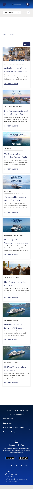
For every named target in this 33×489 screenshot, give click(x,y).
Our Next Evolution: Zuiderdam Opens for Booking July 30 (16, 155)
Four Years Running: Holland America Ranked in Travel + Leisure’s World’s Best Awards (16, 112)
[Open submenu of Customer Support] (29, 434)
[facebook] (7, 465)
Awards (15, 320)
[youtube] (11, 465)
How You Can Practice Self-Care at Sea (15, 284)
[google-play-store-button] (9, 457)
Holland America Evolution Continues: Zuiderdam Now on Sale (15, 70)
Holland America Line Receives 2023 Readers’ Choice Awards (13, 326)
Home (4, 34)
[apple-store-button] (23, 457)
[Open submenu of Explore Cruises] (29, 420)
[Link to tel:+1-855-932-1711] (28, 4)
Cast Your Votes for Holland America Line (15, 369)
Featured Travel (18, 64)
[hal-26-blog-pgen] (16, 176)
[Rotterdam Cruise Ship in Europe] (16, 304)
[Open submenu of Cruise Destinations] (29, 425)
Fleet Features (17, 106)
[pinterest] (21, 465)
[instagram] (26, 465)
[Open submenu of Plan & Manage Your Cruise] (29, 429)
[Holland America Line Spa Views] (16, 261)
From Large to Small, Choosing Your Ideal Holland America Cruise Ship (16, 241)
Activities (16, 277)
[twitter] (16, 465)
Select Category (8, 12)
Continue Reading (11, 83)
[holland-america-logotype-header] (16, 4)
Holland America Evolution (13, 150)
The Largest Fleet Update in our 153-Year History (15, 198)
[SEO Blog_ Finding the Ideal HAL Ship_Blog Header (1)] (16, 219)
